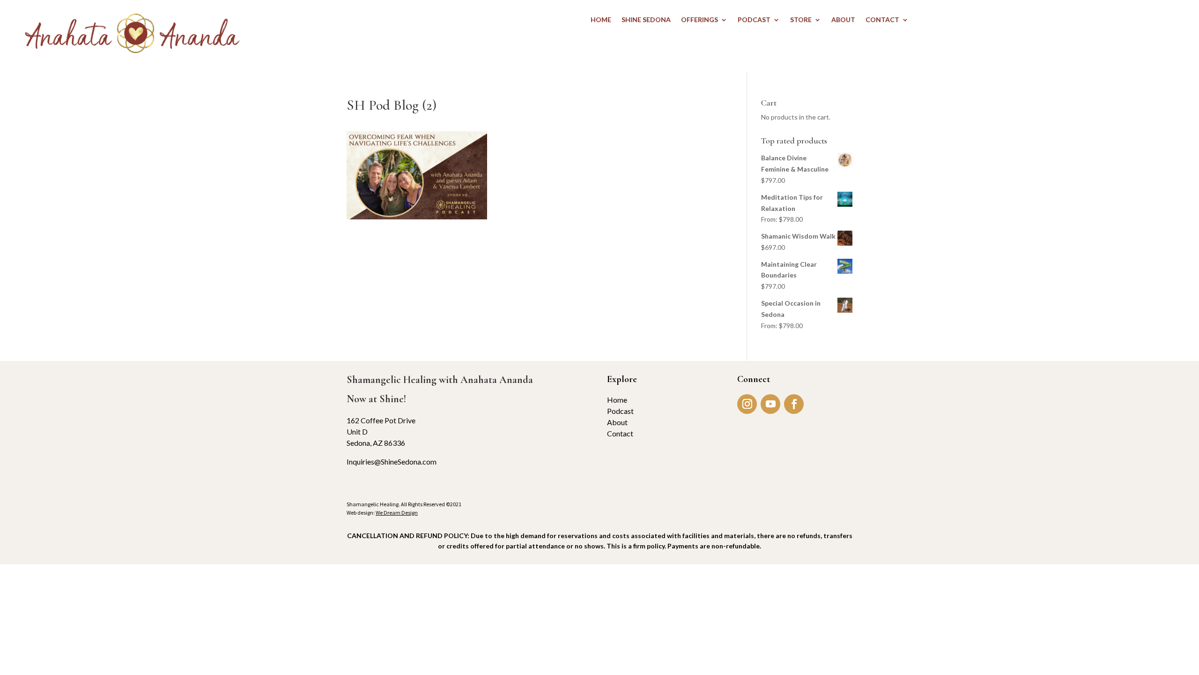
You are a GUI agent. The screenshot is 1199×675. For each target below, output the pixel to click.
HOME (601, 19)
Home (617, 399)
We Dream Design (397, 512)
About (617, 422)
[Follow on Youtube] (770, 404)
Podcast (620, 410)
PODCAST (754, 19)
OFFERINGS (699, 19)
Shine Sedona (646, 19)
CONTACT (882, 19)
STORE (801, 19)
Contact (620, 433)
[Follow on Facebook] (794, 404)
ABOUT (843, 19)
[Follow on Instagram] (747, 404)
